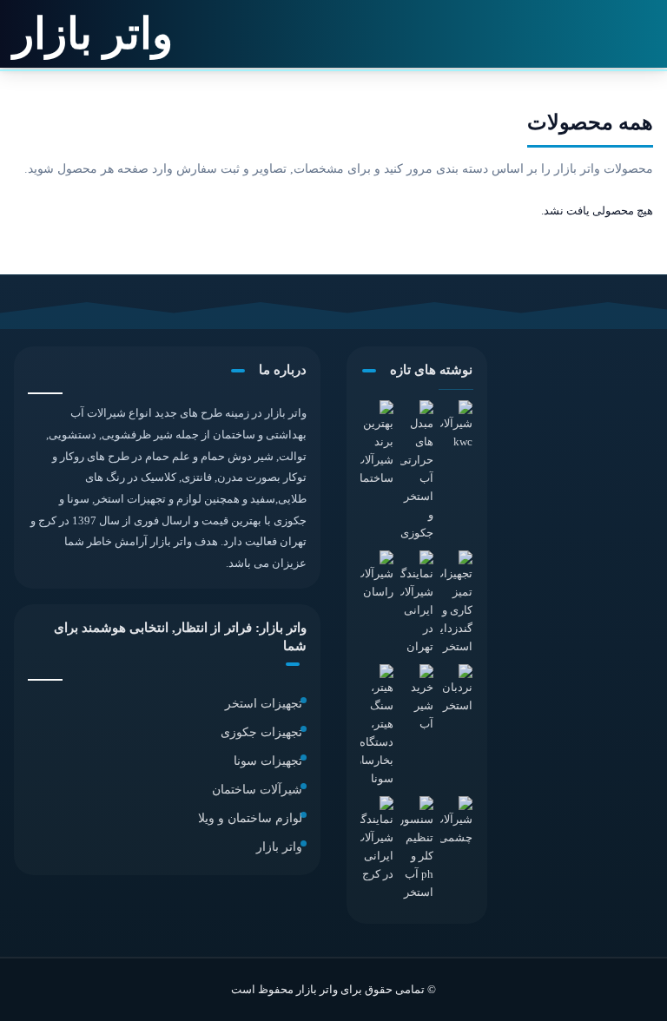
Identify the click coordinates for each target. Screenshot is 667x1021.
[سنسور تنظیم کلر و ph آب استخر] (416, 849)
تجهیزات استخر (263, 703)
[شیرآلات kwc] (456, 426)
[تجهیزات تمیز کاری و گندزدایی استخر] (456, 603)
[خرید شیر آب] (416, 699)
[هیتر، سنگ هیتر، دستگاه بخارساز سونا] (376, 726)
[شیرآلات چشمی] (456, 822)
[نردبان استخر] (456, 690)
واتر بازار (279, 846)
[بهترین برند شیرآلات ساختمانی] (376, 444)
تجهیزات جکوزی (261, 732)
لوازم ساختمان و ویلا (250, 818)
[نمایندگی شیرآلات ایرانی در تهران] (416, 603)
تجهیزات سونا (268, 760)
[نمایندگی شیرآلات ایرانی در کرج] (376, 840)
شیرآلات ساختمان (257, 789)
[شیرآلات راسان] (376, 576)
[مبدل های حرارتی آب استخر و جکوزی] (416, 471)
